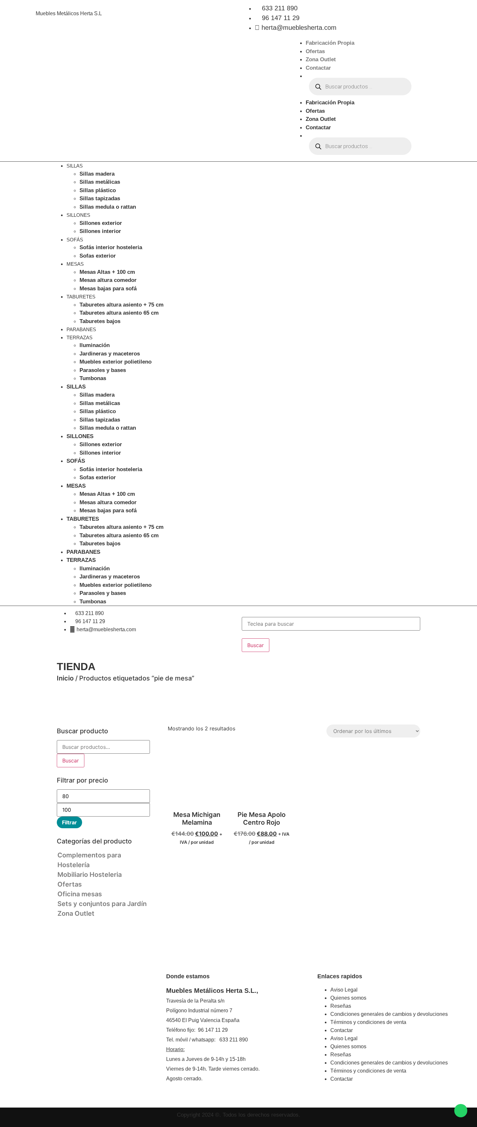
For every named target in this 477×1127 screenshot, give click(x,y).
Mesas (75, 264)
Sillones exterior (101, 223)
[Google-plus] (101, 1021)
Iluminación (95, 345)
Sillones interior (100, 231)
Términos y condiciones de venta (368, 1022)
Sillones (78, 215)
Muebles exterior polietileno (116, 362)
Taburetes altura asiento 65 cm (119, 313)
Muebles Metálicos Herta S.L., (212, 990)
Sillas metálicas (100, 182)
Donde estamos (188, 976)
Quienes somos (348, 998)
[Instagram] (82, 1021)
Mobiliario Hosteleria (89, 874)
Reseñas (340, 1006)
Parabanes (81, 329)
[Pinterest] (72, 1021)
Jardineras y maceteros (110, 354)
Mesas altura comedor (108, 280)
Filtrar (69, 822)
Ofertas (315, 51)
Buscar (70, 760)
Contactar (318, 68)
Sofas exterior (98, 256)
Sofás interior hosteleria (111, 247)
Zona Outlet (321, 59)
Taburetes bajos (100, 321)
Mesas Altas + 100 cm (107, 272)
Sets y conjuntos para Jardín (102, 904)
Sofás (75, 239)
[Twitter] (92, 1021)
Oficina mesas (79, 894)
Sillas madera (97, 174)
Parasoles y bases (103, 370)
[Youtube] (111, 1021)
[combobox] (331, 624)
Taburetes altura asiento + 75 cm (122, 305)
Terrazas (79, 337)
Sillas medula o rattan (108, 207)
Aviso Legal (344, 990)
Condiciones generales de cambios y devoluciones (389, 1014)
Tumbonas (93, 378)
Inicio (65, 678)
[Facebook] (62, 1021)
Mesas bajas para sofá (108, 288)
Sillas (75, 165)
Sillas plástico (98, 190)
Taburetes (81, 296)
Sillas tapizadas (100, 198)
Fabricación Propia (330, 43)
